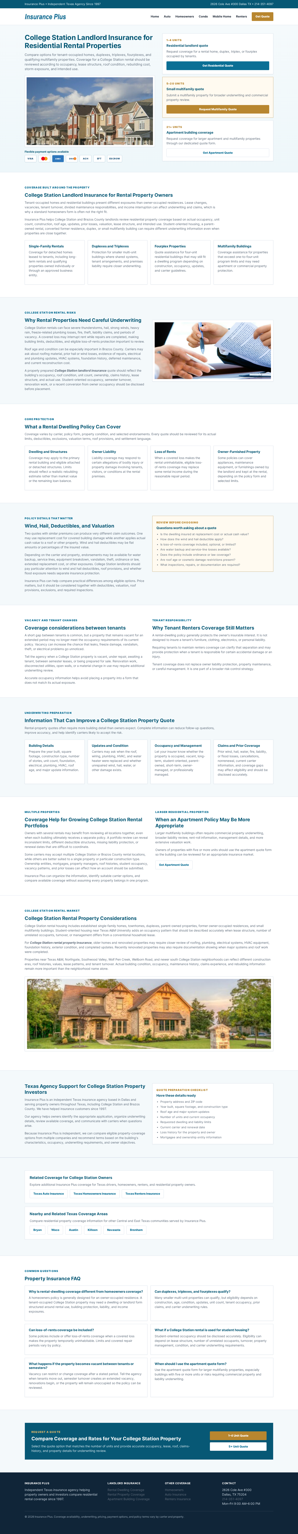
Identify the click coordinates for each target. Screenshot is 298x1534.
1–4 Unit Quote (238, 1435)
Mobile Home (222, 16)
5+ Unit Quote (238, 1446)
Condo (203, 16)
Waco (55, 1230)
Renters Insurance (178, 1499)
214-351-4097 (263, 4)
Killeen (93, 1230)
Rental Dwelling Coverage (126, 1490)
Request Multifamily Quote (218, 109)
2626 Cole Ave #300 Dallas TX (231, 4)
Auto (167, 16)
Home (155, 16)
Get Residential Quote (217, 65)
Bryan (37, 1230)
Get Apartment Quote (218, 152)
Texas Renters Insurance (142, 1193)
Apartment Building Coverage (129, 1499)
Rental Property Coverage (126, 1494)
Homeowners (184, 16)
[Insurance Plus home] (45, 16)
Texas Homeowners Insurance (95, 1193)
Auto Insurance (175, 1494)
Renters (241, 16)
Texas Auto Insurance (48, 1193)
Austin (73, 1230)
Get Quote (262, 16)
